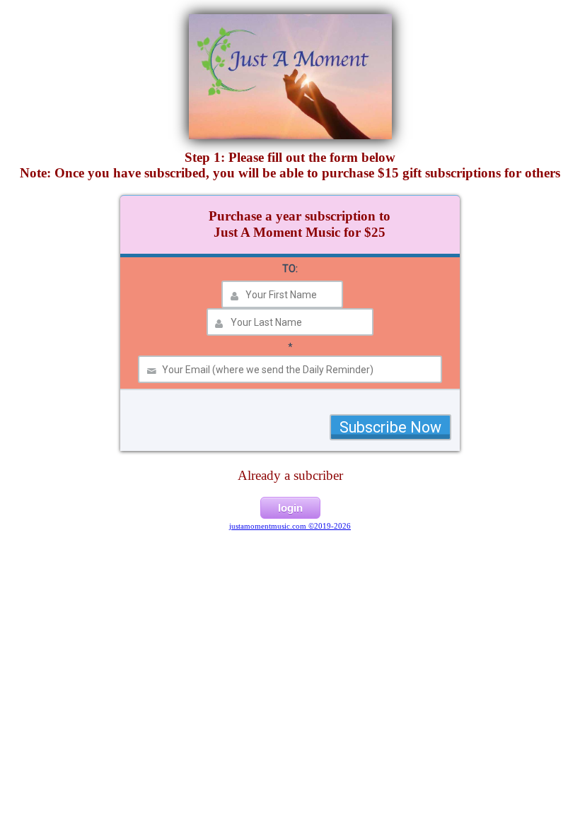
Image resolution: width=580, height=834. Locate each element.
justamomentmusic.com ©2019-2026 (290, 526)
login (290, 508)
